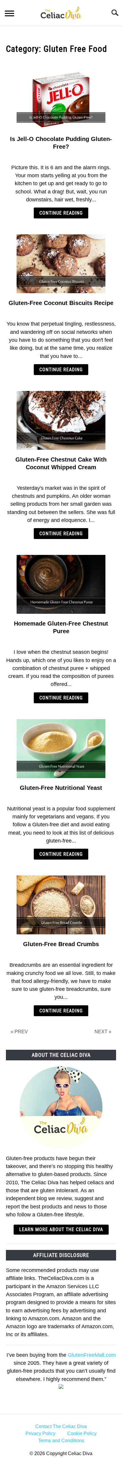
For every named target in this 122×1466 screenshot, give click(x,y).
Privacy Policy (40, 1433)
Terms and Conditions (61, 1440)
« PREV (19, 1031)
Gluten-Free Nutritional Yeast (61, 788)
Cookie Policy (82, 1433)
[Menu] (9, 14)
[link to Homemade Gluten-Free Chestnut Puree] (61, 584)
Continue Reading (61, 213)
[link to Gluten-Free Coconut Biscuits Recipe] (61, 263)
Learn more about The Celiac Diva (61, 1229)
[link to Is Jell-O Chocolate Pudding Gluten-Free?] (61, 99)
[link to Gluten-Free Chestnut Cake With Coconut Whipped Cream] (61, 420)
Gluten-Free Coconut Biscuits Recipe (61, 303)
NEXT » (102, 1031)
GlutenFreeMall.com (92, 1355)
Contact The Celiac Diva (61, 1426)
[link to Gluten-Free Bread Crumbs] (61, 904)
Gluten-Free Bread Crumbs (61, 944)
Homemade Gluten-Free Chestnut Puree (61, 627)
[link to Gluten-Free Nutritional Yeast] (61, 748)
